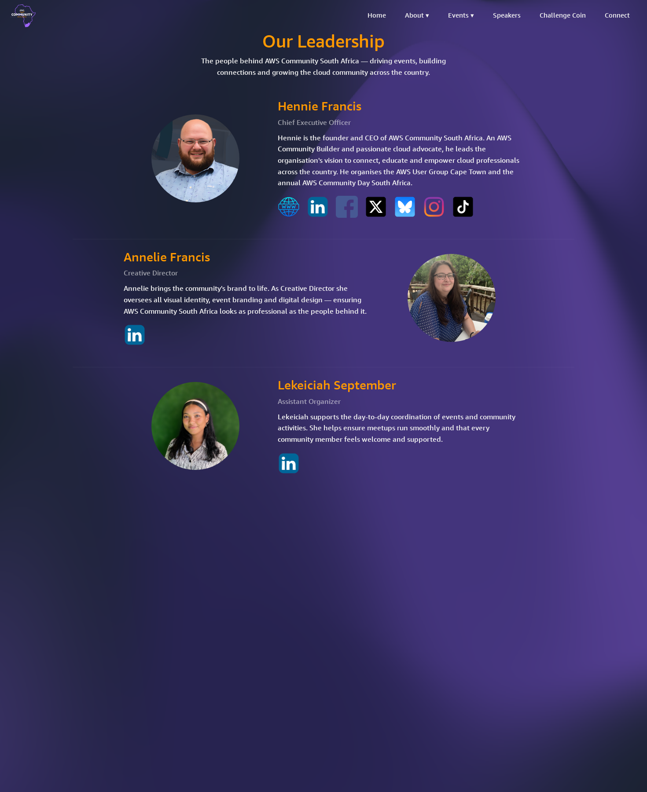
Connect (617, 15)
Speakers (507, 15)
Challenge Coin (563, 15)
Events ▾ (461, 15)
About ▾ (417, 15)
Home (377, 15)
